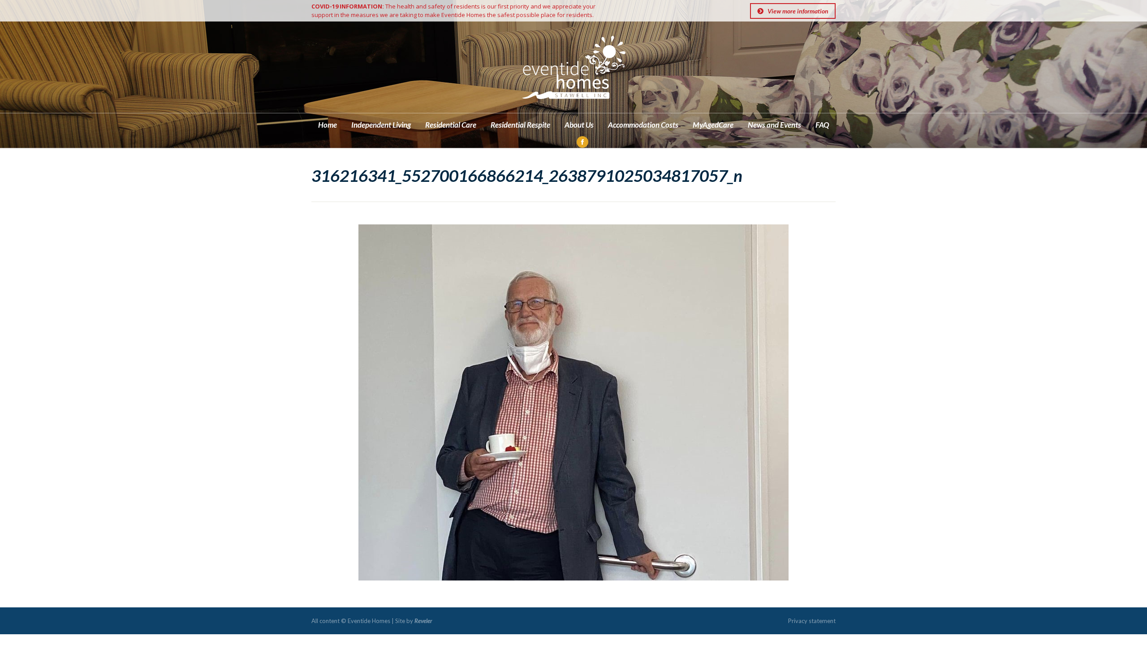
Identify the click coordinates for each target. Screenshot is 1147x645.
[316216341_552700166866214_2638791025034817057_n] (573, 402)
